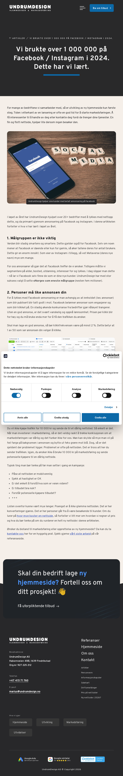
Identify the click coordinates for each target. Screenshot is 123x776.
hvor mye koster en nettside (35, 516)
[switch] (46, 395)
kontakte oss (15, 534)
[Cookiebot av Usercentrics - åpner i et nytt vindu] (105, 356)
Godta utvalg (61, 417)
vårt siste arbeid (80, 534)
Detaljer (108, 407)
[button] (83, 8)
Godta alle (100, 417)
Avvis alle (22, 417)
